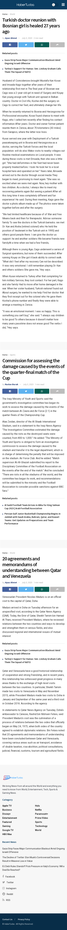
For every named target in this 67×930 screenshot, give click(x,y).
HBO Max (7, 834)
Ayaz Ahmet (11, 38)
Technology (41, 826)
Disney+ (6, 814)
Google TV (7, 830)
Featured (7, 822)
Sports (12, 355)
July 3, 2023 (27, 38)
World (12, 14)
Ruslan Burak (11, 384)
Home (4, 14)
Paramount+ (41, 814)
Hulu (37, 805)
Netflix (38, 810)
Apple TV (7, 805)
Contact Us (7, 919)
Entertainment (9, 818)
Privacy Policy (24, 919)
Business (7, 810)
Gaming (6, 826)
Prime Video (41, 818)
